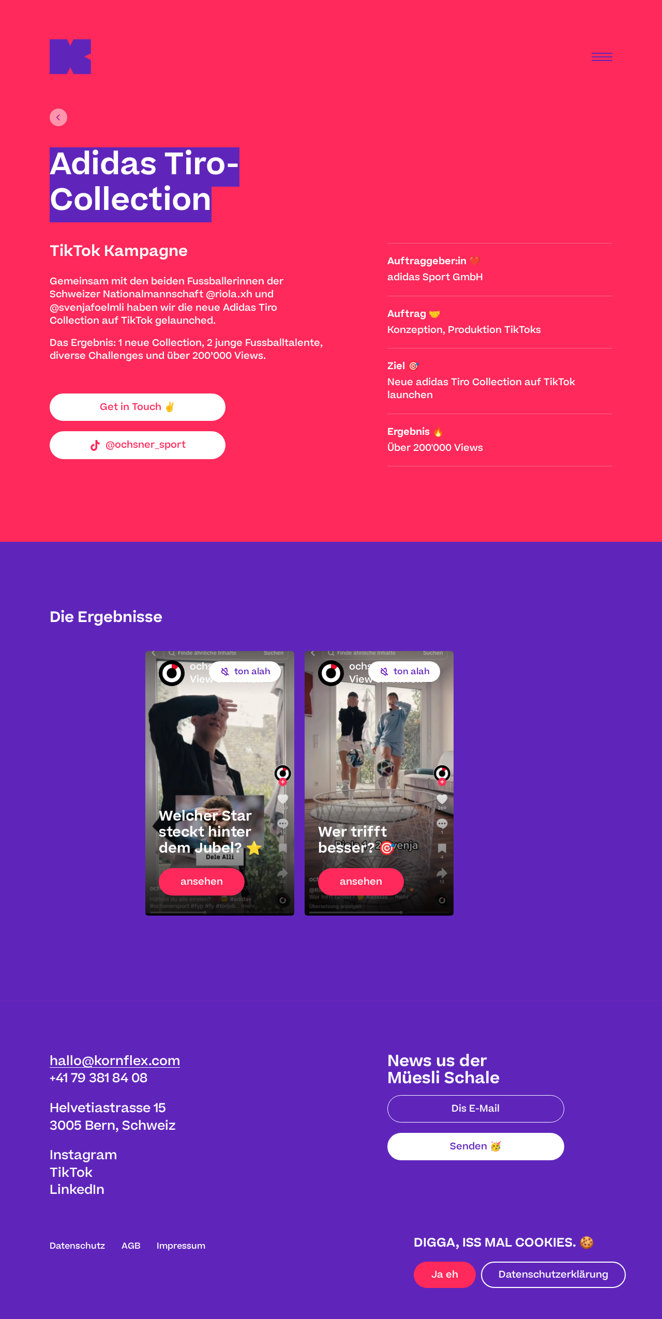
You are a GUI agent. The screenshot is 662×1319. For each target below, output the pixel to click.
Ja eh (444, 1275)
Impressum (181, 1246)
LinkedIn (77, 1190)
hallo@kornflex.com (115, 1061)
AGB (131, 1246)
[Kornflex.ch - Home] (70, 56)
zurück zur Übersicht (58, 117)
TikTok (71, 1173)
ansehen (201, 882)
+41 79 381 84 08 (98, 1078)
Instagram (83, 1155)
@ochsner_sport (146, 445)
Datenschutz (77, 1246)
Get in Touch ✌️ (137, 407)
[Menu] (602, 57)
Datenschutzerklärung (553, 1275)
